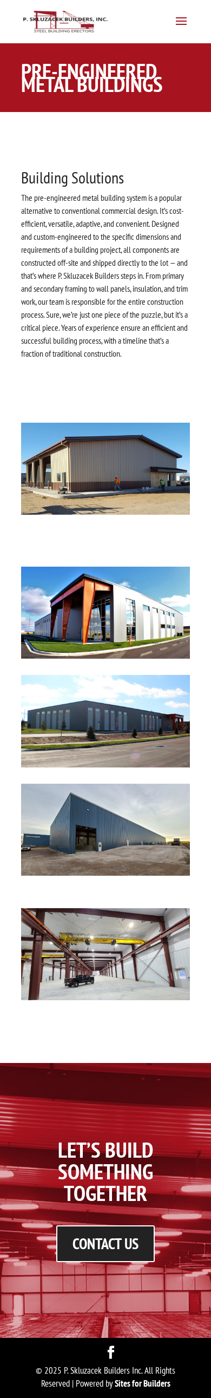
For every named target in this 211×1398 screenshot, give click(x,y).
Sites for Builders (142, 1383)
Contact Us (105, 1243)
